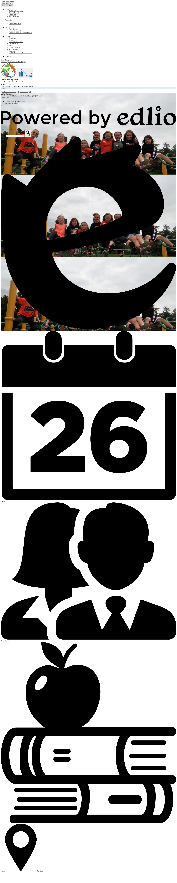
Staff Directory (14, 16)
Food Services (13, 29)
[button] (8, 9)
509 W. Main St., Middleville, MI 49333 (14, 96)
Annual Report (14, 13)
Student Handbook (15, 31)
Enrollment (12, 38)
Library (11, 22)
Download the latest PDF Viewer (15, 101)
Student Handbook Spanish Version (20, 33)
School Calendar (14, 47)
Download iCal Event (27, 86)
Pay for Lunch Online (16, 42)
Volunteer (12, 51)
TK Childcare (13, 49)
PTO (10, 45)
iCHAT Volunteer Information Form (20, 53)
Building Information (16, 11)
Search (3, 136)
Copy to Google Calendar (9, 86)
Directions (12, 15)
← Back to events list (9, 92)
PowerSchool (13, 43)
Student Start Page (15, 24)
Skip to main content (7, 2)
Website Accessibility (12, 103)
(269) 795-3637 (37, 96)
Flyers (11, 40)
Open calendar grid (24, 92)
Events (3, 88)
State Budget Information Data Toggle (13, 62)
